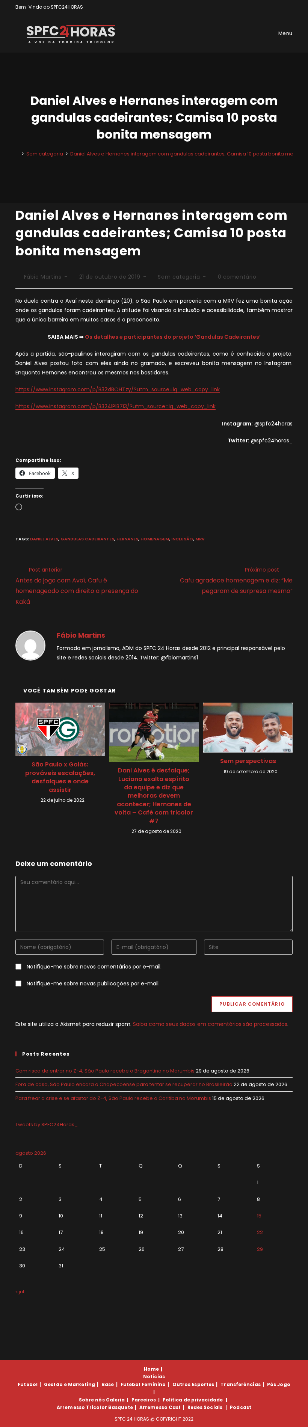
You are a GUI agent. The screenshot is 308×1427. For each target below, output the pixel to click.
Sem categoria (179, 277)
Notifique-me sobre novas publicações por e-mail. (93, 983)
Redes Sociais (204, 1407)
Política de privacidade (193, 1400)
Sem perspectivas (248, 761)
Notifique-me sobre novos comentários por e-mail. (94, 966)
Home (151, 1369)
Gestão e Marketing (69, 1384)
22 (260, 1232)
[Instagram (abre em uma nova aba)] (282, 7)
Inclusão (182, 539)
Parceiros (143, 1400)
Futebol (28, 1384)
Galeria (115, 1400)
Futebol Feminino (143, 1384)
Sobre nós (92, 1400)
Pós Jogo (278, 1384)
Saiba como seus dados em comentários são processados (210, 1024)
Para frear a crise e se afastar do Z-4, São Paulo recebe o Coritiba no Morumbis (113, 1098)
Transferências (240, 1384)
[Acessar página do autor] (30, 645)
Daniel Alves (44, 539)
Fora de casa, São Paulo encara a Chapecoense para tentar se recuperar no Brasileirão (124, 1084)
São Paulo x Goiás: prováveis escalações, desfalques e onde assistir (60, 777)
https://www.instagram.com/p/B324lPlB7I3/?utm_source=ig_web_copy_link (115, 406)
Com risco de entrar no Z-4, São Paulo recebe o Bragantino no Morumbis (105, 1070)
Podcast (240, 1407)
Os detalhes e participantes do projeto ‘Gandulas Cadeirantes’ (173, 337)
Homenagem (154, 539)
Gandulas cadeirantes (87, 539)
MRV (200, 539)
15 (259, 1215)
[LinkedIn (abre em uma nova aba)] (289, 7)
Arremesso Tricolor (82, 1407)
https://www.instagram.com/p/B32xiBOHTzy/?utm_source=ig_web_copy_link (117, 389)
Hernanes (127, 539)
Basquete (120, 1407)
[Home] (17, 153)
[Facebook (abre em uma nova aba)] (273, 7)
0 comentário (237, 277)
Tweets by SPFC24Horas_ (46, 1124)
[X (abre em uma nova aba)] (264, 7)
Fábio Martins (43, 277)
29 (260, 1249)
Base (107, 1384)
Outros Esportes (193, 1384)
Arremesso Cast (160, 1407)
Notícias (154, 1376)
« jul (19, 1291)
